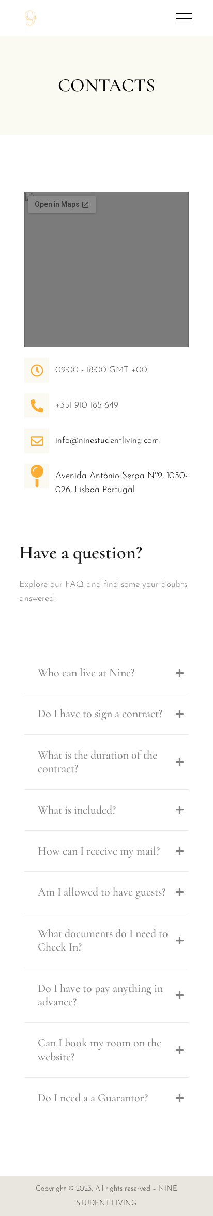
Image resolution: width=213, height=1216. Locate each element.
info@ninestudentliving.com (107, 440)
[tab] (106, 672)
